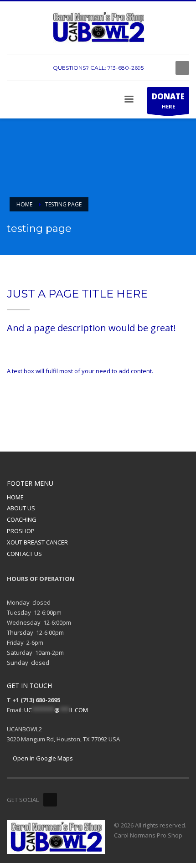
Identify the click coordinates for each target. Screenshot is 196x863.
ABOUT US (21, 508)
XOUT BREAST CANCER (37, 542)
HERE (168, 100)
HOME (15, 497)
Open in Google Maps (42, 758)
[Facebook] (159, 68)
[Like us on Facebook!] (50, 799)
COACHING (21, 519)
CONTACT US (24, 554)
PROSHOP (21, 531)
